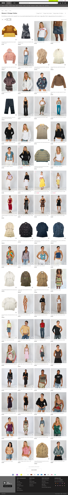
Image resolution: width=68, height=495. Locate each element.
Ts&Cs (61, 493)
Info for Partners (44, 485)
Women (6, 10)
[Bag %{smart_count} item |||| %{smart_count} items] (65, 2)
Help (17, 479)
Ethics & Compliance (20, 490)
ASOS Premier (19, 484)
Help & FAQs (61, 0)
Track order (18, 481)
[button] (55, 483)
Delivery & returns (19, 482)
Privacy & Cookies (57, 493)
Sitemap (18, 487)
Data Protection (19, 488)
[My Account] (60, 2)
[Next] (65, 13)
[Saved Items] (62, 2)
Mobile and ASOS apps (45, 479)
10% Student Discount (20, 485)
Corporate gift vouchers (45, 482)
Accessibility (64, 493)
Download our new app (53, 0)
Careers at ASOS (31, 481)
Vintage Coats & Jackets (47, 13)
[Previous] (35, 13)
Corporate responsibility (32, 482)
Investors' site (31, 484)
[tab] (3, 5)
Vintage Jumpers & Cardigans (58, 13)
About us (30, 479)
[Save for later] (16, 40)
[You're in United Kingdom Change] (65, 0)
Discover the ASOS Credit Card (46, 487)
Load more (34, 469)
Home (2, 10)
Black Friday (43, 484)
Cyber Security (31, 485)
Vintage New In (39, 13)
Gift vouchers (44, 481)
